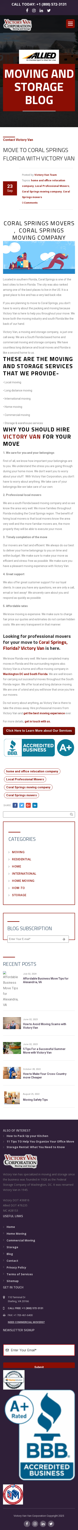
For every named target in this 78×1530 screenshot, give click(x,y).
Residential (21, 859)
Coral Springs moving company (42, 191)
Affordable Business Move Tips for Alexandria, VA (46, 980)
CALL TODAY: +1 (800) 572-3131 (39, 4)
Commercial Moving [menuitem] (21, 1240)
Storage (19, 895)
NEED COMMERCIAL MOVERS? (26, 1322)
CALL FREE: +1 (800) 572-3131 (25, 1308)
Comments (31, 202)
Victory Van (22, 436)
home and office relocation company (32, 771)
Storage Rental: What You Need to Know (36, 1147)
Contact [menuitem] (12, 1261)
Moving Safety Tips (35, 1099)
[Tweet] (21, 805)
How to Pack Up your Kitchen (27, 1136)
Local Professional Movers (52, 185)
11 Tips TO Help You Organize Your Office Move (40, 1141)
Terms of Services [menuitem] (20, 1274)
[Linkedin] (42, 10)
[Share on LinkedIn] (34, 805)
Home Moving (23, 881)
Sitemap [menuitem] (13, 1281)
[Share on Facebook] (15, 805)
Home (16, 866)
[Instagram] (34, 10)
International (24, 873)
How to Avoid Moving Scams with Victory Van (44, 1026)
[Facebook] (27, 10)
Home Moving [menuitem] (16, 1233)
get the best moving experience (44, 713)
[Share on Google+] (28, 805)
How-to (18, 888)
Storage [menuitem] (12, 1247)
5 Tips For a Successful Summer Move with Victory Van (44, 1050)
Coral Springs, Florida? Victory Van (35, 645)
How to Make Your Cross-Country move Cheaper (44, 1075)
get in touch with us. (38, 721)
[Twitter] (49, 10)
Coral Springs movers (21, 795)
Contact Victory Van (18, 140)
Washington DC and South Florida (25, 674)
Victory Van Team (45, 174)
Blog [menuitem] (10, 1254)
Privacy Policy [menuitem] (16, 1267)
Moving (18, 852)
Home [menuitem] (11, 1227)
